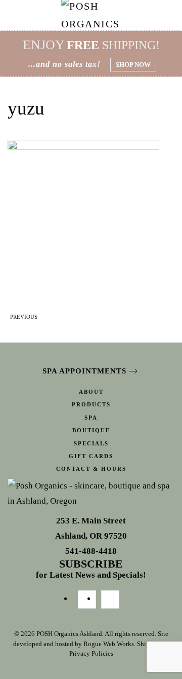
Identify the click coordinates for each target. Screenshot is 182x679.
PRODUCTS (91, 404)
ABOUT (91, 392)
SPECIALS (91, 443)
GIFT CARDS (91, 456)
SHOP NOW (133, 64)
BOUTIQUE (91, 430)
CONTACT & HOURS (91, 469)
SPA (91, 417)
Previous (23, 317)
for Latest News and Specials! (91, 570)
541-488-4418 (91, 551)
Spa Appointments (84, 371)
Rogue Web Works (108, 644)
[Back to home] (91, 15)
